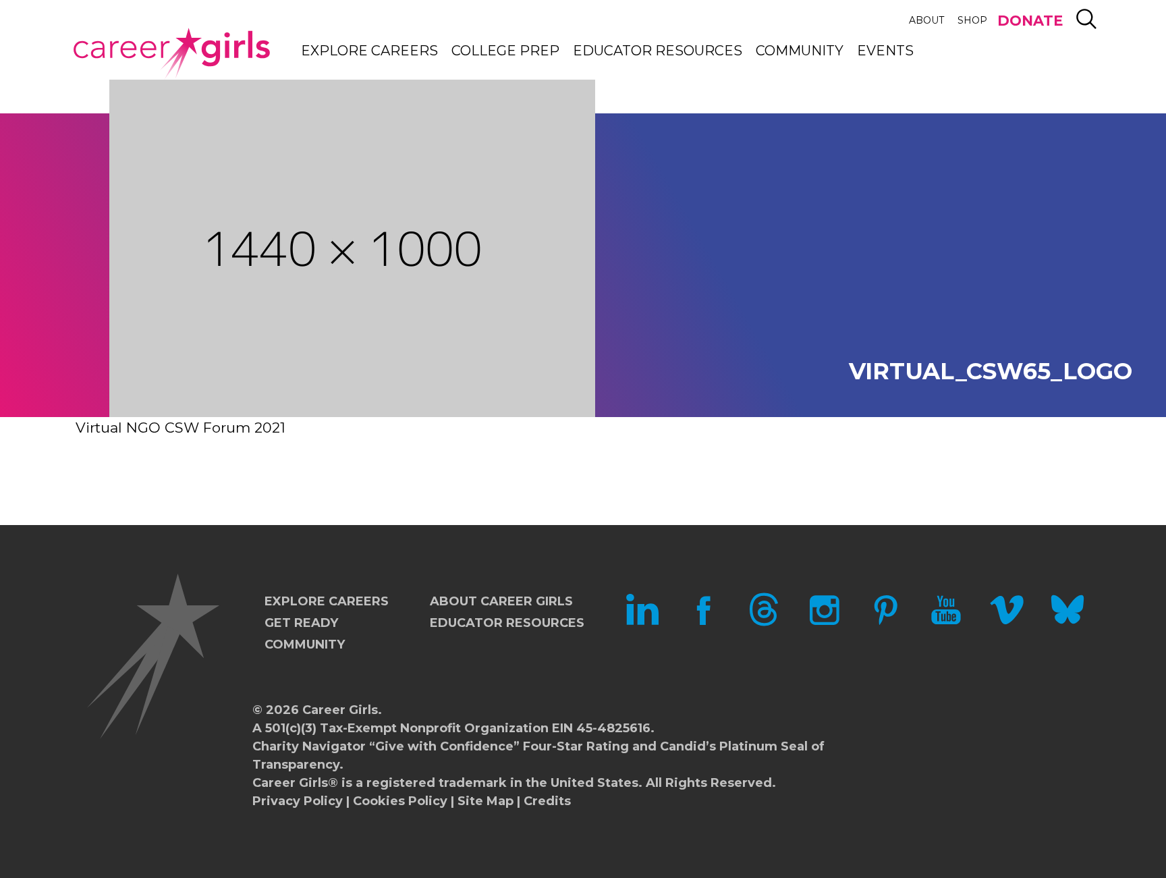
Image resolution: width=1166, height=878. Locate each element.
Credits (547, 801)
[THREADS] (764, 622)
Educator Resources (657, 51)
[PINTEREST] (885, 622)
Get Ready (301, 622)
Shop (972, 20)
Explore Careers (369, 51)
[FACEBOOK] (703, 622)
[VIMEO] (1007, 622)
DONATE (1030, 20)
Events (885, 51)
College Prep (505, 51)
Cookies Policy (400, 801)
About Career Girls (501, 601)
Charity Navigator (309, 746)
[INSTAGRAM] (824, 622)
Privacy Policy (297, 801)
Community (799, 51)
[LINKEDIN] (642, 622)
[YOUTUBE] (946, 622)
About (926, 20)
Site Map (485, 801)
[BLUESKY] (1067, 622)
